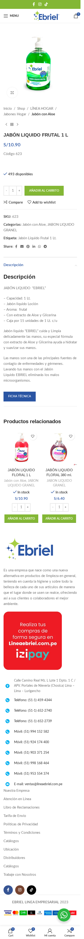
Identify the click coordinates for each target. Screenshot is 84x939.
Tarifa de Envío (15, 816)
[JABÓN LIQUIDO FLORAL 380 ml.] (59, 447)
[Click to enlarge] (12, 92)
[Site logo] (46, 16)
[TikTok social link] (46, 4)
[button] (21, 518)
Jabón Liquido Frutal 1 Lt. (37, 238)
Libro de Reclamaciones (22, 807)
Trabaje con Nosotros (20, 874)
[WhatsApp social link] (39, 246)
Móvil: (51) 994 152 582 (31, 731)
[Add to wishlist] (33, 436)
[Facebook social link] (34, 4)
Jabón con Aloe (43, 114)
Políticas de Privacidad (21, 824)
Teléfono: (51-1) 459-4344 (33, 700)
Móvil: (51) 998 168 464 (31, 763)
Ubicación (11, 849)
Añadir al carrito (44, 190)
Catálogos (11, 841)
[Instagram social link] (40, 4)
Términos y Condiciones (22, 832)
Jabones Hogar (15, 114)
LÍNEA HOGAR (41, 108)
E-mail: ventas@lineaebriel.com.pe (38, 784)
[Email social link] (22, 246)
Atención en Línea (17, 799)
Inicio (8, 108)
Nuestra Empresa (16, 790)
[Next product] (17, 124)
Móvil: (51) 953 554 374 (31, 773)
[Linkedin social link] (34, 246)
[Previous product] (6, 124)
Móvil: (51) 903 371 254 (31, 752)
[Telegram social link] (45, 246)
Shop (21, 108)
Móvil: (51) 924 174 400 (31, 742)
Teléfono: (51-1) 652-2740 (33, 710)
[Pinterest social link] (28, 246)
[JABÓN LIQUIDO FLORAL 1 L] (21, 447)
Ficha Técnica (19, 396)
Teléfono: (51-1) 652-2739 (33, 721)
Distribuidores (14, 858)
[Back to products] (12, 124)
